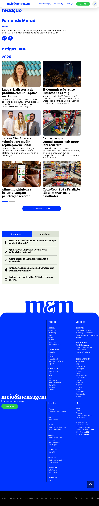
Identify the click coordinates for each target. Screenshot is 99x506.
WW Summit (52, 380)
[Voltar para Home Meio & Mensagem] (21, 3)
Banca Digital (53, 359)
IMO (77, 364)
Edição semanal (81, 422)
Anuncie (79, 413)
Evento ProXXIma (54, 383)
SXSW (50, 373)
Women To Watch (54, 344)
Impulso (79, 371)
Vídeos (50, 354)
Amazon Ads (80, 366)
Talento (78, 337)
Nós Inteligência (81, 375)
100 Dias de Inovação (83, 330)
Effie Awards (52, 387)
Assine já (10, 406)
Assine (83, 4)
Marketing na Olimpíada (84, 333)
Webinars (51, 357)
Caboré (50, 390)
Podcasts (51, 352)
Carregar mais (41, 208)
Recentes (16, 234)
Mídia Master (53, 420)
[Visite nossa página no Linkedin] (92, 498)
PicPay (78, 373)
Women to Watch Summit (57, 412)
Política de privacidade (84, 415)
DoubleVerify (80, 394)
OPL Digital (80, 368)
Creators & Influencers (84, 347)
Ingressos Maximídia (83, 429)
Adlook (78, 396)
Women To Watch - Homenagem (54, 443)
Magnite (79, 385)
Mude (78, 389)
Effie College (52, 472)
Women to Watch (82, 425)
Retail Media (80, 345)
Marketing (52, 333)
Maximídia (52, 385)
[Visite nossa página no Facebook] (76, 498)
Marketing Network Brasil (57, 427)
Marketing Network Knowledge (55, 438)
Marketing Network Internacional (55, 461)
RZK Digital (80, 392)
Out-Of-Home (81, 350)
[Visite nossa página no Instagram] (87, 498)
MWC (50, 376)
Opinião (51, 340)
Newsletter (43, 4)
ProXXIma (52, 342)
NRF (50, 378)
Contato (57, 4)
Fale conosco (80, 418)
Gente (50, 337)
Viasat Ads (79, 382)
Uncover (79, 387)
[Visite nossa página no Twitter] (81, 498)
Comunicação (53, 330)
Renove (78, 411)
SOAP (78, 361)
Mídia (50, 335)
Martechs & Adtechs (83, 352)
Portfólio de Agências (55, 361)
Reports (51, 363)
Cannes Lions (53, 371)
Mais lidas (45, 234)
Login (68, 4)
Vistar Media (80, 378)
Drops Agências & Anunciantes (87, 335)
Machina (79, 380)
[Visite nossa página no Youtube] (98, 498)
